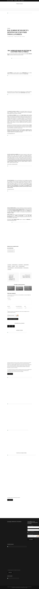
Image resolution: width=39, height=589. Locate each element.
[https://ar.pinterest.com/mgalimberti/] (13, 326)
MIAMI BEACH (9, 266)
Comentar (8, 298)
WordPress (22, 587)
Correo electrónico (19, 306)
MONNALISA (13, 266)
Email (28, 528)
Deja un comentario (22, 36)
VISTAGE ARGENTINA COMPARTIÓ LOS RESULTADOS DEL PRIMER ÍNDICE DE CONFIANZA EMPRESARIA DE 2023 (11, 287)
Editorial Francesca (10, 36)
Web (25, 306)
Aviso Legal (25, 587)
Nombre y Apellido (30, 525)
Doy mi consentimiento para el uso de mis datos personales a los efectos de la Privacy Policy (33, 533)
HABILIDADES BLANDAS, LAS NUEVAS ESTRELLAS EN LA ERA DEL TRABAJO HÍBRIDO (28, 288)
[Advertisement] (19, 44)
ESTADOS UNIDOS (21, 264)
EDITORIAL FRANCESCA (14, 264)
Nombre (8, 306)
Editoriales (15, 0)
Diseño (12, 0)
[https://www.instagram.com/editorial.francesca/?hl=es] (8, 326)
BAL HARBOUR (9, 264)
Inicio (8, 0)
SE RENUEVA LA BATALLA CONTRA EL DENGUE (19, 289)
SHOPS (17, 266)
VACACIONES (9, 269)
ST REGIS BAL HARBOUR (21, 266)
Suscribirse (31, 539)
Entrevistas (22, 0)
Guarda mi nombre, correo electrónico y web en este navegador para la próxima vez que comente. (18, 312)
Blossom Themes (15, 587)
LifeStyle (19, 0)
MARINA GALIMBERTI (26, 264)
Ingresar (10, 373)
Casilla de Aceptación (30, 531)
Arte (10, 0)
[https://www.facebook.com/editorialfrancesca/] (11, 326)
